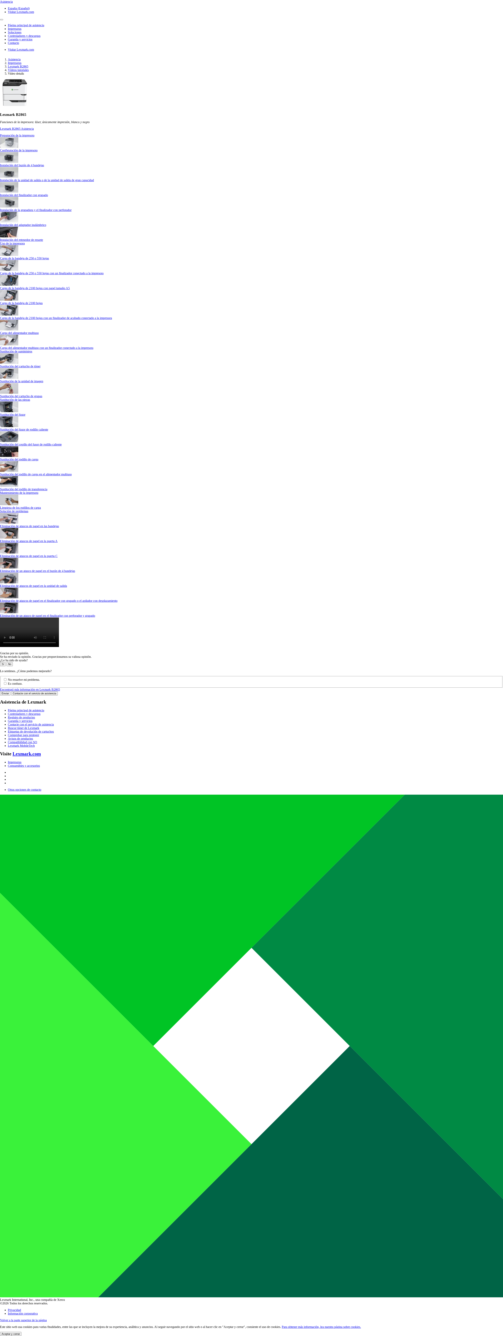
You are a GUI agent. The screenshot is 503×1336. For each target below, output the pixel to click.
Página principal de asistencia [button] (26, 25)
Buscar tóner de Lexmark (23, 728)
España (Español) (19, 8)
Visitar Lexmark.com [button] (21, 12)
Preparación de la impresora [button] (17, 135)
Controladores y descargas (24, 714)
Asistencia (14, 59)
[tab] (251, 135)
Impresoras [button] (14, 28)
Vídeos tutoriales (18, 70)
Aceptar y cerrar (11, 1333)
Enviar (5, 693)
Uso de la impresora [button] (12, 243)
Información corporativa (23, 1313)
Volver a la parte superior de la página (23, 1320)
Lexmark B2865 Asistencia (17, 128)
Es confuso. (15, 683)
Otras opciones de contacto (24, 789)
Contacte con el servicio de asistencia (34, 693)
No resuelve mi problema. (24, 679)
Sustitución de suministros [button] (16, 351)
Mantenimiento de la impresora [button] (19, 492)
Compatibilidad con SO (22, 742)
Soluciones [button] (14, 32)
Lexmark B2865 (18, 66)
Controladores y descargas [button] (24, 36)
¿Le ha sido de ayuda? (14, 660)
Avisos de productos (20, 738)
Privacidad (14, 1310)
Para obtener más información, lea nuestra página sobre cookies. (321, 1327)
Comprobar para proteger (23, 735)
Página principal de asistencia (26, 710)
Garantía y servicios (20, 721)
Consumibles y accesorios (24, 765)
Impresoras (14, 63)
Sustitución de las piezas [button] (15, 399)
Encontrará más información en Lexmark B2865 (30, 689)
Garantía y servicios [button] (20, 39)
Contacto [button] (13, 43)
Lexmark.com (27, 753)
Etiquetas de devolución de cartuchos (31, 731)
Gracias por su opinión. (14, 653)
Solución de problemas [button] (14, 511)
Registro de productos (21, 717)
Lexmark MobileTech (21, 745)
